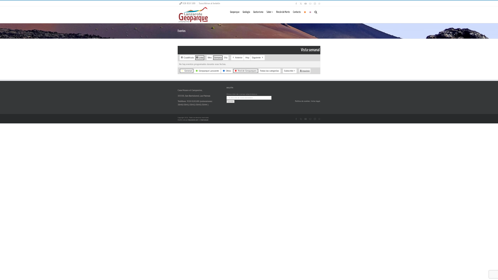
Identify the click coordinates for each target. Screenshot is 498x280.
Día (225, 58)
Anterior (238, 58)
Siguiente (256, 58)
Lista (199, 58)
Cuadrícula (187, 58)
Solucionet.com (193, 120)
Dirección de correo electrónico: (242, 94)
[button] (315, 11)
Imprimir (305, 71)
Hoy (247, 58)
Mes (210, 58)
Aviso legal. (315, 101)
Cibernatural (204, 120)
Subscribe (288, 71)
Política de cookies (302, 101)
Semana (218, 58)
